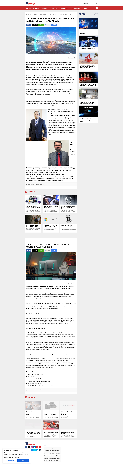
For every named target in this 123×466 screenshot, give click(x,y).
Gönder (41, 24)
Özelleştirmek (11, 460)
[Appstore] (32, 450)
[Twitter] (29, 447)
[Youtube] (37, 447)
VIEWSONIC (30, 389)
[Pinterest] (40, 447)
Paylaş (29, 24)
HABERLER (35, 14)
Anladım (23, 460)
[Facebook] (26, 447)
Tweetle (35, 24)
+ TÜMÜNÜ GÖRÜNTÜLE (95, 14)
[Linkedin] (34, 447)
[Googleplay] (34, 450)
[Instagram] (32, 447)
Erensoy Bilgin (30, 184)
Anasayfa (29, 14)
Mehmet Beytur (36, 184)
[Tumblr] (40, 450)
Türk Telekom (41, 184)
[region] (17, 455)
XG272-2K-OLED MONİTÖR (37, 389)
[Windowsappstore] (37, 450)
